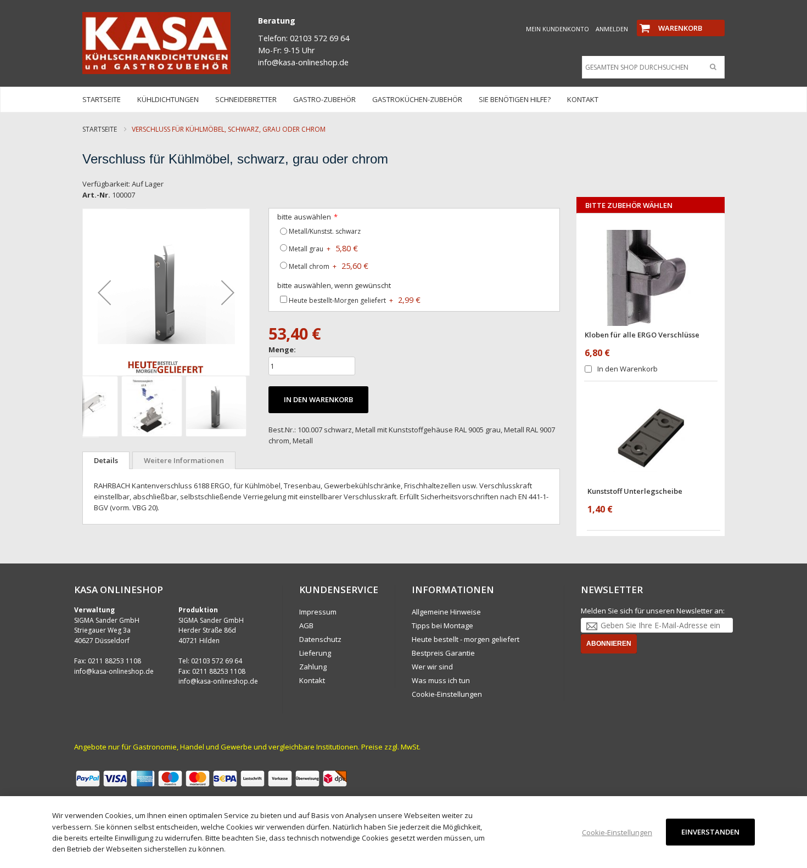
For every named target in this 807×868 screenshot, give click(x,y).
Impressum (318, 612)
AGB (306, 625)
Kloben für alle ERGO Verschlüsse (642, 335)
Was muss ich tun (441, 680)
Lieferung (315, 653)
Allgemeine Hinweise (446, 612)
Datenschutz (320, 639)
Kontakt (312, 680)
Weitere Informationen (184, 460)
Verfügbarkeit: (106, 184)
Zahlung (313, 667)
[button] (104, 292)
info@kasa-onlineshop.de (114, 671)
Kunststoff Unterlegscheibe (634, 491)
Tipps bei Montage (442, 625)
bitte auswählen (304, 217)
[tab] (106, 460)
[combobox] (651, 67)
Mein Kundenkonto (557, 29)
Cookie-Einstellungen (447, 694)
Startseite (99, 129)
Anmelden (612, 29)
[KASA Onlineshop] (156, 43)
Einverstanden (710, 832)
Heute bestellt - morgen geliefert (465, 639)
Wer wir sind (432, 667)
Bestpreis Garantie (443, 653)
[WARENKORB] (681, 18)
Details (106, 460)
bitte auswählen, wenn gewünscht (334, 285)
